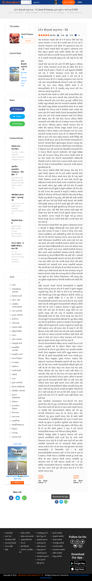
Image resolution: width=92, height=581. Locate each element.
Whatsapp (18, 124)
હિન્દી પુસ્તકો (41, 536)
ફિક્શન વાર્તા (17, 296)
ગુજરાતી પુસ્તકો (42, 540)
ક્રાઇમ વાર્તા (16, 437)
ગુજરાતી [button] (36, 2)
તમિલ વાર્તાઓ (57, 553)
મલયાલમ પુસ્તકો (43, 556)
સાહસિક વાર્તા (17, 354)
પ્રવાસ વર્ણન (17, 327)
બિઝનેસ (15, 412)
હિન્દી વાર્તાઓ (57, 533)
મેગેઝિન (15, 319)
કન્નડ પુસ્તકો (41, 560)
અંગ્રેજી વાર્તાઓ (58, 543)
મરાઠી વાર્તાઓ (57, 540)
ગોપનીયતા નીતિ (10, 540)
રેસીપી (14, 374)
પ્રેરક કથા (16, 300)
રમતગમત (16, 416)
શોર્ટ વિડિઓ (25, 546)
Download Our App (60, 497)
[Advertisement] (17, 516)
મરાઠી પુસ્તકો (41, 543)
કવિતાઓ (15, 323)
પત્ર (13, 378)
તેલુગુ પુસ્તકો (41, 550)
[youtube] (75, 546)
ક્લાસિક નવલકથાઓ (17, 305)
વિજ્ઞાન (14, 429)
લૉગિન (80, 2)
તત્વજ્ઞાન (15, 362)
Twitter (18, 116)
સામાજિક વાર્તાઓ (15, 348)
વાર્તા (13, 285)
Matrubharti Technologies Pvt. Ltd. (31, 575)
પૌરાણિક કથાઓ (18, 391)
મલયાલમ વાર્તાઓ (59, 550)
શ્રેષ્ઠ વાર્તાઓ (25, 533)
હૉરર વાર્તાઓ (17, 382)
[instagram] (77, 542)
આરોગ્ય (15, 366)
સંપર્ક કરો (8, 536)
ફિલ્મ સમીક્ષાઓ (18, 386)
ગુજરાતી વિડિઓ (26, 540)
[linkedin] (80, 546)
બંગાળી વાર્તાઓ (58, 546)
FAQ (6, 550)
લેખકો (23, 543)
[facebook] (72, 542)
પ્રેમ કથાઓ (17, 339)
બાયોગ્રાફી (16, 370)
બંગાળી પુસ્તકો (42, 553)
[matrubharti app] (56, 2)
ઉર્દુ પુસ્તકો (40, 563)
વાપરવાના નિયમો (11, 543)
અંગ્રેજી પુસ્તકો (42, 533)
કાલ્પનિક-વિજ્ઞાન (16, 407)
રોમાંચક (15, 401)
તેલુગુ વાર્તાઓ (57, 556)
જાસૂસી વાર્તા (17, 343)
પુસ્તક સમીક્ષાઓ (16, 396)
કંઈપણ (15, 433)
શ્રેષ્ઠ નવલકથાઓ (27, 536)
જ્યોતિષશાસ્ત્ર (18, 425)
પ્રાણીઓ (15, 421)
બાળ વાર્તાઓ (17, 311)
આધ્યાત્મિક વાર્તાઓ (16, 290)
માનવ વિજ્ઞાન (17, 358)
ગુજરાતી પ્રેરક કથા (23, 83)
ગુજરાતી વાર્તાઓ (58, 536)
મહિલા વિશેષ (17, 331)
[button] (30, 2)
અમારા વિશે (9, 533)
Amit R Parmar (27, 34)
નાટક (14, 335)
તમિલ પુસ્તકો (41, 546)
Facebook (18, 109)
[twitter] (82, 542)
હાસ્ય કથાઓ (17, 315)
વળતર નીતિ (9, 546)
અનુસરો (28, 41)
